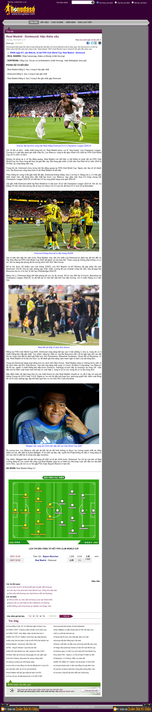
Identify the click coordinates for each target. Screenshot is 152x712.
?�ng (149, 705)
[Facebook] (88, 44)
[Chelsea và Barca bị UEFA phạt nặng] (34, 662)
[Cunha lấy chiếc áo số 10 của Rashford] (36, 669)
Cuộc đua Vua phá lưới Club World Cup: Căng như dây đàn (32, 590)
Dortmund (52, 560)
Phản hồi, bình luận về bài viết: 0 (88, 40)
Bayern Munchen (50, 556)
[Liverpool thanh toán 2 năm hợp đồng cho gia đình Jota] (94, 666)
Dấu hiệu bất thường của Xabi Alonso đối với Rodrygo (30, 593)
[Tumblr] (99, 44)
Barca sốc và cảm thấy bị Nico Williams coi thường (28, 603)
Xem (145, 705)
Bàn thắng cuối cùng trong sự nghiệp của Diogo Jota (29, 606)
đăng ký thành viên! (66, 691)
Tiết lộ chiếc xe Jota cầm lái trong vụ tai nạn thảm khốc (30, 600)
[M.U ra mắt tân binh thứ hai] (74, 634)
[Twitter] (92, 44)
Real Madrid (40, 560)
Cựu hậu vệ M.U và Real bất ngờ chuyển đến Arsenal (30, 587)
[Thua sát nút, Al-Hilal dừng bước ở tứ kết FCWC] (42, 676)
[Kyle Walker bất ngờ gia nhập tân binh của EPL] (41, 673)
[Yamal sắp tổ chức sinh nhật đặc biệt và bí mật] (88, 637)
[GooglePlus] (95, 44)
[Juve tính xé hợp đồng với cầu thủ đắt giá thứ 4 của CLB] (48, 666)
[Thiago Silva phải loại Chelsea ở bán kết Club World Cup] (95, 648)
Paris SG (37, 556)
